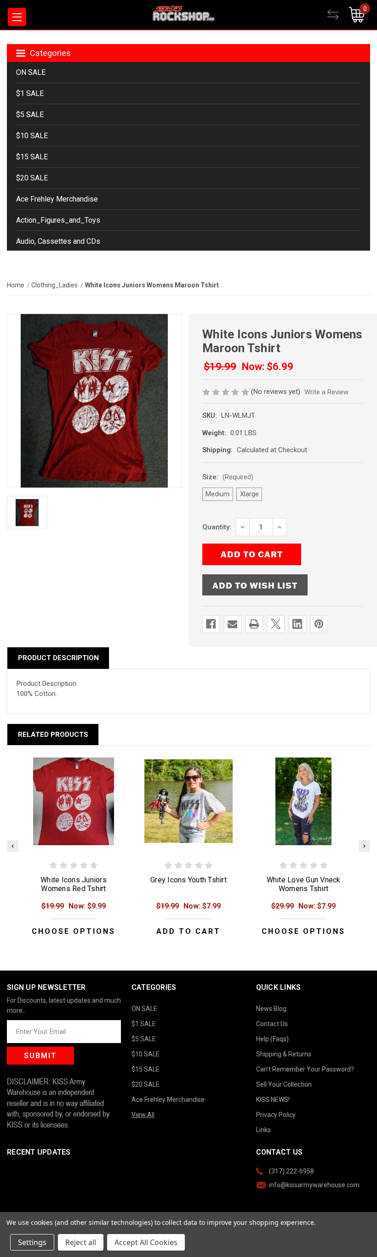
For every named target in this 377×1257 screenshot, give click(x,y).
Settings (32, 1242)
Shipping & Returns (283, 1054)
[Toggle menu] (17, 17)
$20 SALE (32, 178)
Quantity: (216, 527)
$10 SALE (32, 135)
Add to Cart (188, 931)
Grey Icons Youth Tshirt (188, 879)
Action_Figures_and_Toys (58, 220)
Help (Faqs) (272, 1039)
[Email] (232, 624)
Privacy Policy (276, 1114)
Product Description (58, 658)
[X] (275, 624)
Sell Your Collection (284, 1084)
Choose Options (73, 931)
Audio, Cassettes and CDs (58, 241)
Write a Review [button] (326, 392)
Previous (12, 846)
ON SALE (31, 72)
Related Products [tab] (53, 734)
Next (364, 846)
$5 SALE (30, 114)
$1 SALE (30, 93)
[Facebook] (211, 624)
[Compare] (338, 15)
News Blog (271, 1008)
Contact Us (272, 1023)
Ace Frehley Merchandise (57, 199)
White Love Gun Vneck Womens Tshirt (304, 884)
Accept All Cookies (145, 1242)
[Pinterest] (319, 624)
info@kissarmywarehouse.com (314, 1185)
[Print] (254, 624)
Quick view (73, 801)
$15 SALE (32, 156)
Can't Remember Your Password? (305, 1069)
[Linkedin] (297, 624)
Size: (227, 477)
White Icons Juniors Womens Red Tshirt (73, 884)
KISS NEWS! (273, 1099)
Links (263, 1130)
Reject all (80, 1242)
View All (142, 1114)
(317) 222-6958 (291, 1171)
